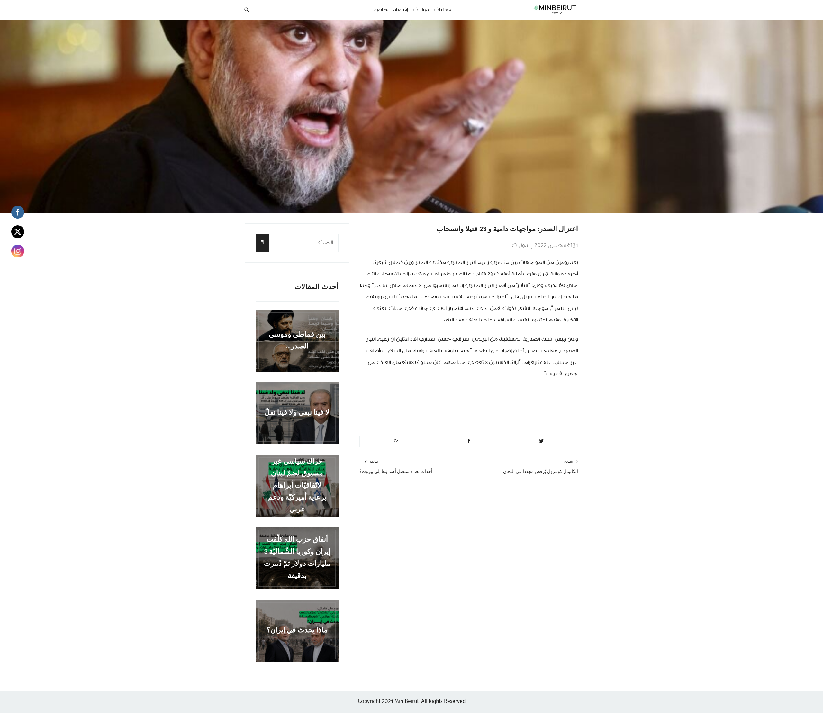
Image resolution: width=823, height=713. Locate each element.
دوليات (520, 245)
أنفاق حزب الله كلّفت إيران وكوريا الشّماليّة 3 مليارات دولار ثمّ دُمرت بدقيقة (297, 558)
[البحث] (262, 243)
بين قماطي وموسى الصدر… (297, 340)
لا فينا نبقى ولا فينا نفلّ (297, 413)
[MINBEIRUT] (540, 9)
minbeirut (524, 403)
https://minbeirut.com (505, 418)
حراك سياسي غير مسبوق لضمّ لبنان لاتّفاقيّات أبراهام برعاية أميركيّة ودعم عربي (297, 485)
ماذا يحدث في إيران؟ (297, 630)
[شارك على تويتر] (541, 441)
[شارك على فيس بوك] (468, 441)
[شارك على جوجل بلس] (396, 441)
